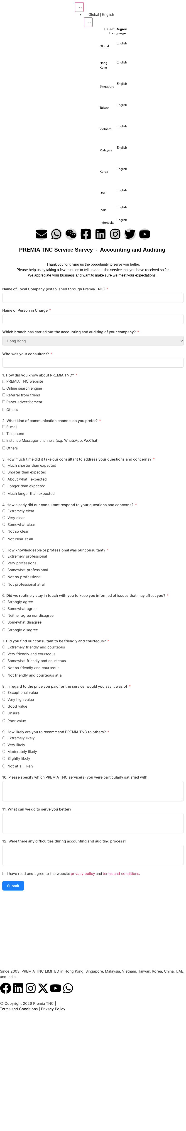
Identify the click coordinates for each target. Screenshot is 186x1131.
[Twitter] (130, 234)
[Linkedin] (100, 234)
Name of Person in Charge (25, 310)
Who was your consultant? (25, 354)
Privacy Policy (53, 1009)
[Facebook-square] (85, 234)
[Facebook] (5, 988)
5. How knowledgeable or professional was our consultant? (53, 550)
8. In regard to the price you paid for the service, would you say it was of (64, 686)
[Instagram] (115, 234)
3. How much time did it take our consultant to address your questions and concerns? (76, 459)
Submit (13, 885)
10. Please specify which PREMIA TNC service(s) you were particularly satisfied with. (75, 777)
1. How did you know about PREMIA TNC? (38, 375)
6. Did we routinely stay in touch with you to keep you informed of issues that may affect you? (83, 595)
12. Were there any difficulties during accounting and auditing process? (64, 841)
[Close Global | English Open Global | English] (88, 22)
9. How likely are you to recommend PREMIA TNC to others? (54, 732)
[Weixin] (71, 234)
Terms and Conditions (19, 1009)
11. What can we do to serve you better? (36, 809)
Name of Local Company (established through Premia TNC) (53, 289)
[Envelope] (41, 234)
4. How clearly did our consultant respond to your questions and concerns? (67, 504)
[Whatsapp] (56, 234)
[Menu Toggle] (79, 7)
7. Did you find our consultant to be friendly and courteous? (54, 641)
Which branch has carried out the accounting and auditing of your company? (69, 332)
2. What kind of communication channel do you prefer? (50, 420)
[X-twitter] (43, 988)
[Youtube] (144, 234)
